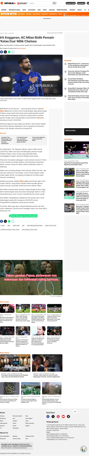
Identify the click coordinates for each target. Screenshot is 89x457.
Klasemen (5, 14)
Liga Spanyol (36, 14)
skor (24, 10)
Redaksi (15, 436)
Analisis (15, 421)
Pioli (38, 118)
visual (79, 10)
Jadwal (13, 14)
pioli (23, 225)
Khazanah (2, 418)
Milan (21, 181)
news (45, 10)
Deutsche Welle (70, 3)
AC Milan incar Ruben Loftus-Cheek (10, 229)
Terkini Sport (68, 139)
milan (8, 225)
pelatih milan (16, 225)
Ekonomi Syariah (14, 10)
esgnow (72, 10)
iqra (39, 10)
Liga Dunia (45, 14)
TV (85, 10)
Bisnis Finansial (62, 10)
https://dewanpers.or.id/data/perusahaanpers (14, 447)
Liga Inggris (21, 14)
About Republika (4, 436)
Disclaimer (3, 438)
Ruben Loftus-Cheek (50, 225)
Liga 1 (65, 14)
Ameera (2, 416)
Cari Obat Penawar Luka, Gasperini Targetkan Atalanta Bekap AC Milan (22, 140)
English (27, 425)
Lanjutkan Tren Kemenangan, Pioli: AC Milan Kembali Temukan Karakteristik (6, 140)
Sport (6, 33)
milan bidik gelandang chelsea (34, 225)
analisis (51, 10)
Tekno (14, 423)
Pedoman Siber (29, 436)
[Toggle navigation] (2, 3)
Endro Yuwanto (21, 48)
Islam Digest (28, 418)
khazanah (31, 10)
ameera (3, 10)
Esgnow (2, 425)
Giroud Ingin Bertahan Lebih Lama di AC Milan (38, 139)
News (1, 421)
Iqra (14, 418)
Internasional (3, 423)
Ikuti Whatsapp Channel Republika (24, 216)
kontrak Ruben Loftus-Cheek (29, 229)
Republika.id (81, 3)
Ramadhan (16, 428)
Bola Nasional (53, 14)
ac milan (3, 225)
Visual (14, 425)
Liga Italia (28, 14)
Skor (26, 416)
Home (1, 33)
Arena (60, 14)
